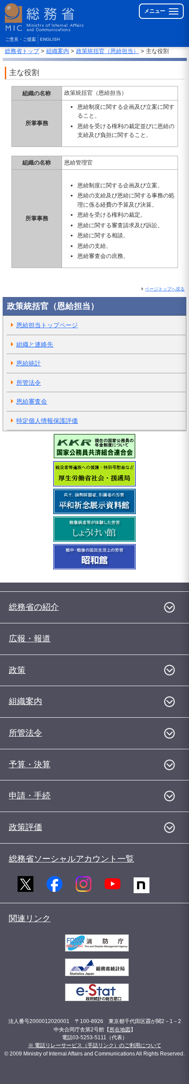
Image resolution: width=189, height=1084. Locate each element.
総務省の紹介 (34, 607)
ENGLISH (50, 39)
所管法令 (28, 382)
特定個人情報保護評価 (47, 420)
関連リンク (30, 918)
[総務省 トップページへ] (45, 17)
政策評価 (25, 827)
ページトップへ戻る (165, 288)
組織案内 (57, 51)
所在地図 (120, 1029)
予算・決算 (30, 764)
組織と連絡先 (34, 344)
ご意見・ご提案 (20, 39)
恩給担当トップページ (47, 325)
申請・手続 (30, 795)
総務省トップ (22, 51)
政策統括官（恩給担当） (107, 51)
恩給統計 (28, 363)
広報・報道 (30, 638)
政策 (17, 670)
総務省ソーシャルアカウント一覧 (71, 858)
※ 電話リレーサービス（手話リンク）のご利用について (94, 1045)
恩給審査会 (31, 401)
